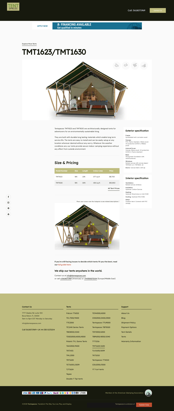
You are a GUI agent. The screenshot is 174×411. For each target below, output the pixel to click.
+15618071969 (65, 278)
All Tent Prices (114, 188)
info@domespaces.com (76, 275)
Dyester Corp (144, 405)
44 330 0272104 (48, 329)
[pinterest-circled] (8, 208)
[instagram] (8, 202)
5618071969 (31, 329)
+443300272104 (90, 278)
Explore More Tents (29, 44)
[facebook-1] (8, 196)
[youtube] (8, 214)
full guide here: (64, 264)
